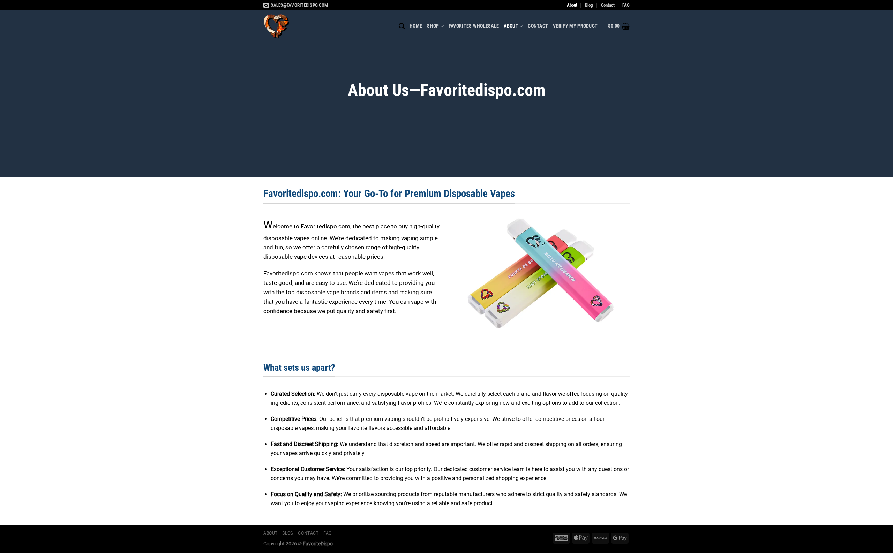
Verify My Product (575, 26)
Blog (589, 5)
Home (416, 26)
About (572, 5)
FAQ (626, 5)
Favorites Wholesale (474, 26)
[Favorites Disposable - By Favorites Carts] (298, 26)
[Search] (402, 26)
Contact (608, 5)
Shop (433, 26)
